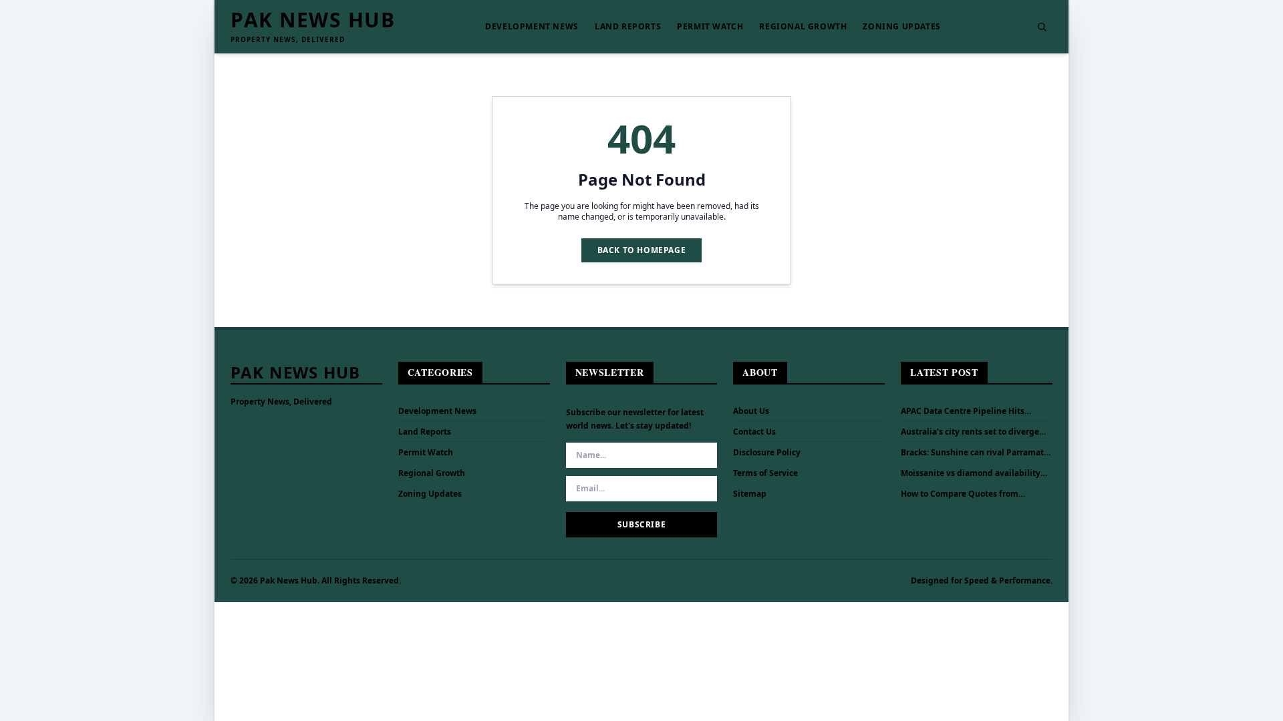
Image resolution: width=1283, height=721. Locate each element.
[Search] (1041, 26)
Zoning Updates (901, 26)
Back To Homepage (641, 250)
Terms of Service (765, 473)
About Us (751, 411)
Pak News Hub (313, 20)
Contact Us (754, 431)
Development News (532, 26)
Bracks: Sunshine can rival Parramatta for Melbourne (976, 452)
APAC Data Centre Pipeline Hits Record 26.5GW (962, 411)
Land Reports (628, 26)
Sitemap (749, 493)
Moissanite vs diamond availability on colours (970, 473)
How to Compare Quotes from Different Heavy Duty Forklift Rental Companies (972, 494)
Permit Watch (710, 26)
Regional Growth (803, 26)
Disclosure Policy (767, 452)
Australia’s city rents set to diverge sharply (970, 432)
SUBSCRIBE (641, 524)
